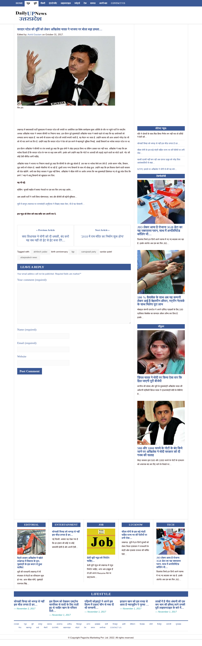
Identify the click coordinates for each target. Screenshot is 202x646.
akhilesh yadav (40, 252)
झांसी (123, 624)
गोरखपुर (115, 624)
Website (21, 356)
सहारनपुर (29, 627)
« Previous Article (45, 230)
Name (27, 329)
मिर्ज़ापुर (159, 624)
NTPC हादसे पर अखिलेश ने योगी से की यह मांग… (157, 169)
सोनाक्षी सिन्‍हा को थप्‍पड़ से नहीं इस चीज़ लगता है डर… (158, 143)
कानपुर (40, 624)
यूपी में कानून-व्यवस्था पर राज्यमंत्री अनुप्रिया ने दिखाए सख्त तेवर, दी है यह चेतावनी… (51, 204)
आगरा (88, 624)
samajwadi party (88, 252)
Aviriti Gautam (35, 34)
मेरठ (20, 627)
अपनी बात (103, 3)
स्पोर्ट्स (77, 3)
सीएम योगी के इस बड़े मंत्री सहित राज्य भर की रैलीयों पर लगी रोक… (134, 534)
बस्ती (106, 624)
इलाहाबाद (97, 624)
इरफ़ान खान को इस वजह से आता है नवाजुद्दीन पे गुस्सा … (134, 603)
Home (19, 3)
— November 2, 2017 (24, 608)
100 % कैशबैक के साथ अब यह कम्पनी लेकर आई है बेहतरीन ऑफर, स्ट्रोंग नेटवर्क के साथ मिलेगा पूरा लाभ (160, 301)
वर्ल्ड (37, 627)
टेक (85, 3)
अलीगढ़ (69, 624)
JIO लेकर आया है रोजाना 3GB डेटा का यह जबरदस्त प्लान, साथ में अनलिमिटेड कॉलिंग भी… (159, 230)
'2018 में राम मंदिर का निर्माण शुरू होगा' (102, 236)
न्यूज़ (28, 3)
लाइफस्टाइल (66, 3)
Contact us (118, 3)
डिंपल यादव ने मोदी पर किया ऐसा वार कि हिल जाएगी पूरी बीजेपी (159, 379)
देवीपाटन (132, 624)
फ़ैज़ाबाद (142, 624)
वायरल (92, 3)
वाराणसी (168, 624)
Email (27, 343)
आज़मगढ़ (59, 624)
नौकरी (42, 3)
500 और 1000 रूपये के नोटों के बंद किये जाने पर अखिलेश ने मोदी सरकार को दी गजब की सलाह (159, 451)
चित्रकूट (79, 624)
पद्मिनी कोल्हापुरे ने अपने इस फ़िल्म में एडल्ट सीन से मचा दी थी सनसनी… (99, 604)
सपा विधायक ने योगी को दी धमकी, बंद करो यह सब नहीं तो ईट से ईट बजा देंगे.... (46, 238)
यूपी (35, 3)
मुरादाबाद (178, 624)
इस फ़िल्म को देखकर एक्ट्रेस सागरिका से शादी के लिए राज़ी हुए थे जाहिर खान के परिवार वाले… (64, 606)
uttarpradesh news (28, 257)
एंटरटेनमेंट (53, 3)
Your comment (32, 279)
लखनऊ (49, 624)
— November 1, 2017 (60, 615)
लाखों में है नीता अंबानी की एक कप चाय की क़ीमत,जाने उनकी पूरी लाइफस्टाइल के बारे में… (170, 604)
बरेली (150, 624)
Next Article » (102, 230)
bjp (73, 252)
